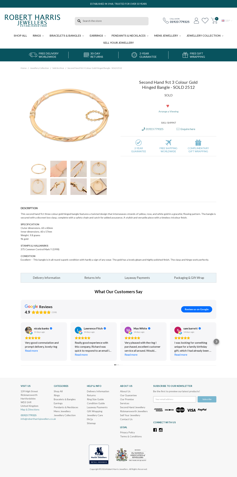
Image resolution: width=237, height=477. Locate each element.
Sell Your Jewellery (118, 42)
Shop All (20, 35)
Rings (37, 35)
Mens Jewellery (166, 35)
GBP (227, 20)
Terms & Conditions (131, 436)
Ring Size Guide (95, 399)
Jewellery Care (95, 415)
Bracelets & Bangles (66, 35)
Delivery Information (46, 278)
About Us (125, 391)
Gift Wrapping (94, 411)
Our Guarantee (128, 395)
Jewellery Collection (204, 35)
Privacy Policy (127, 432)
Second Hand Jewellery (132, 407)
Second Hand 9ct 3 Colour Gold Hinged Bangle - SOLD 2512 (94, 68)
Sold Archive (58, 68)
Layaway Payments (137, 278)
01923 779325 (179, 22)
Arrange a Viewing (169, 111)
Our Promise (127, 399)
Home (24, 68)
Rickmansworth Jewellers (134, 411)
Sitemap (91, 423)
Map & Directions (30, 409)
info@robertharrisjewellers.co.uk (38, 418)
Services (124, 403)
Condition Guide (96, 403)
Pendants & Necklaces (129, 35)
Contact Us (126, 419)
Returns (91, 395)
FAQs (90, 419)
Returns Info (92, 278)
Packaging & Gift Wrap (189, 278)
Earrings (97, 35)
